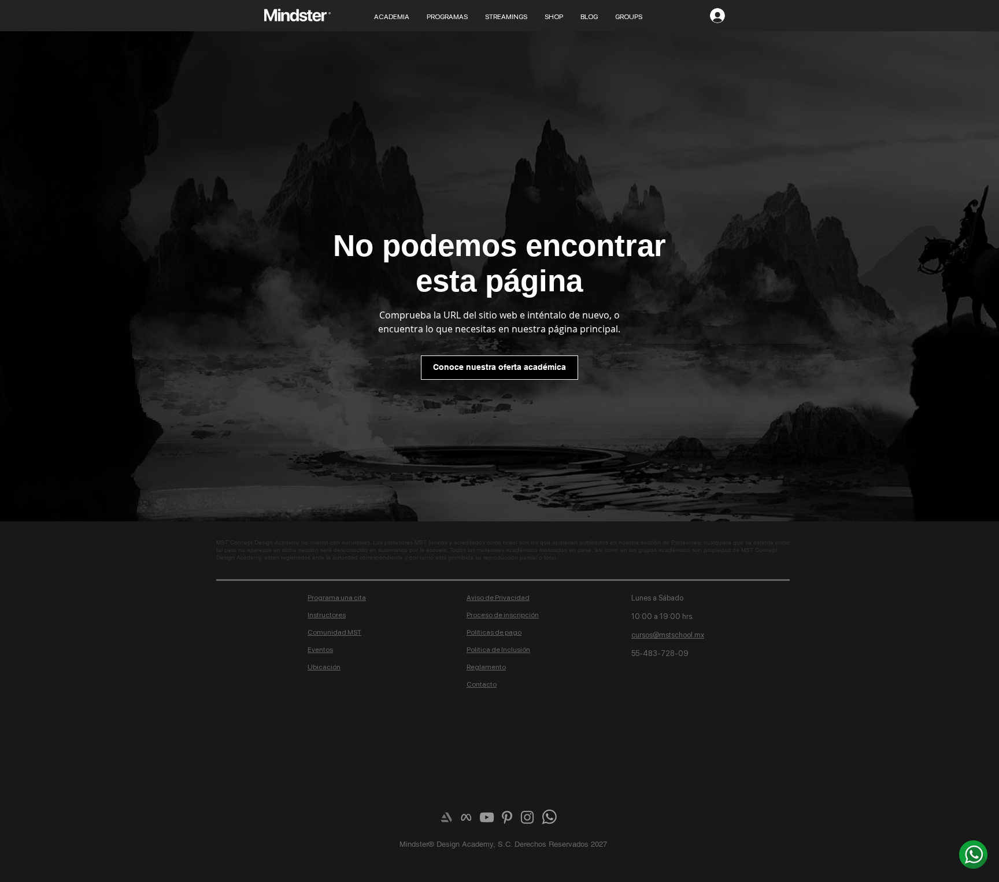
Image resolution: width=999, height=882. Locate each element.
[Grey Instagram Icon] (527, 817)
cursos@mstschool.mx (667, 635)
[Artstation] (446, 817)
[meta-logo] (466, 817)
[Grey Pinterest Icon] (507, 817)
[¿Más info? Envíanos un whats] (973, 854)
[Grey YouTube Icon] (486, 817)
